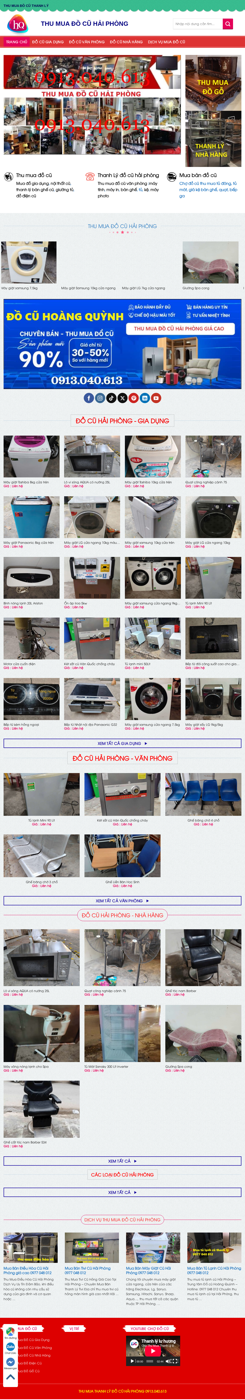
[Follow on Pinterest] (133, 398)
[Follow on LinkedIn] (145, 398)
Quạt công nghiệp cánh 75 (206, 482)
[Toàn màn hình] (175, 1361)
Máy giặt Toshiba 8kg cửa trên (26, 482)
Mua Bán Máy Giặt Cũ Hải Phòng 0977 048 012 (148, 1270)
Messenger (10, 1368)
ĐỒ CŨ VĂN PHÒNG (87, 41)
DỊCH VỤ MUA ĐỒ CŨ (166, 41)
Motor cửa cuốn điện (19, 288)
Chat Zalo (10, 1352)
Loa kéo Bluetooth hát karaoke (87, 288)
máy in (112, 189)
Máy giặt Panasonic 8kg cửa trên (29, 542)
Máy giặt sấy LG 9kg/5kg (204, 724)
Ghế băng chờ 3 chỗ (42, 882)
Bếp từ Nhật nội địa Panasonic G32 (90, 724)
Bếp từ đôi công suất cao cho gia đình (210, 664)
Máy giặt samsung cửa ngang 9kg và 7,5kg (151, 603)
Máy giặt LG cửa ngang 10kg (207, 542)
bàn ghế (129, 189)
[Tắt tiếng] (168, 1361)
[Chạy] (133, 1361)
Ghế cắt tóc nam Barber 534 (25, 1142)
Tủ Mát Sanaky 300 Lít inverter (106, 1066)
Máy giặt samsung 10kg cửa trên (149, 542)
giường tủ (64, 189)
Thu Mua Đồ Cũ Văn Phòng (31, 1347)
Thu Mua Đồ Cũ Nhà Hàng (30, 1355)
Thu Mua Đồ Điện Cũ (26, 1363)
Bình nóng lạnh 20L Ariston (23, 603)
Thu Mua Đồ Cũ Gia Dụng (30, 1339)
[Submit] (228, 24)
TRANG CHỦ (16, 41)
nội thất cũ (60, 183)
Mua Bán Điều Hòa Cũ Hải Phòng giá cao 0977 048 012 (27, 1270)
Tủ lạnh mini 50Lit (137, 664)
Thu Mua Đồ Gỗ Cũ (24, 1371)
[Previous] (3, 270)
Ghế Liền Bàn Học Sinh (142, 288)
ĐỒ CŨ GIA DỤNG (48, 41)
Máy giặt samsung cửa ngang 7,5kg (152, 724)
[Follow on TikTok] (111, 398)
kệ (146, 189)
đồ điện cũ (26, 195)
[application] (153, 1351)
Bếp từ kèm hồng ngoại (21, 724)
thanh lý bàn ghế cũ (35, 189)
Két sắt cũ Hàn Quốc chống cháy (89, 664)
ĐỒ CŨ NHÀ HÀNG (126, 41)
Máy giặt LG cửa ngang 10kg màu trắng (90, 542)
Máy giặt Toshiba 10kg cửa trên (148, 482)
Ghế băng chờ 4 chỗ (203, 820)
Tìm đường (11, 1337)
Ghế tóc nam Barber (180, 991)
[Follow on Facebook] (89, 398)
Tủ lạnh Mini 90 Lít (198, 603)
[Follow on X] (122, 398)
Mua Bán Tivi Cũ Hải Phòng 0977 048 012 (88, 1270)
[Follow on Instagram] (100, 398)
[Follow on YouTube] (156, 398)
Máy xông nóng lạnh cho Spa (26, 1066)
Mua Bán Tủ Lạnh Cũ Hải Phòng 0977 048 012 (214, 1270)
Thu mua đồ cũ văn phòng (122, 183)
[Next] (241, 270)
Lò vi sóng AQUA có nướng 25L (87, 482)
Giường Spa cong (178, 1066)
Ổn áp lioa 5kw (75, 603)
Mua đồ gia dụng (32, 183)
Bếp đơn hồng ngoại (201, 288)
